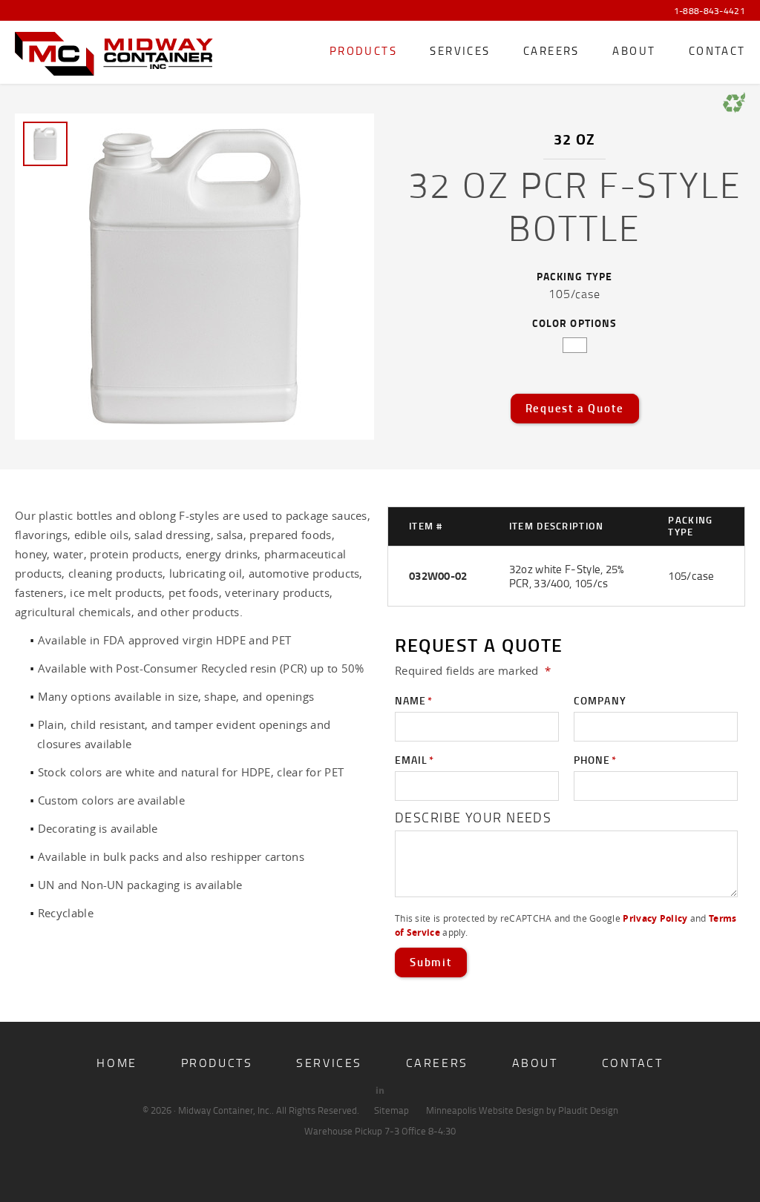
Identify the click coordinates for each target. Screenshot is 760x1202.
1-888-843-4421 (709, 11)
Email (414, 760)
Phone (595, 760)
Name (414, 700)
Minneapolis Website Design (485, 1110)
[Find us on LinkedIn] (380, 1090)
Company (600, 700)
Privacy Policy (655, 918)
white (575, 345)
